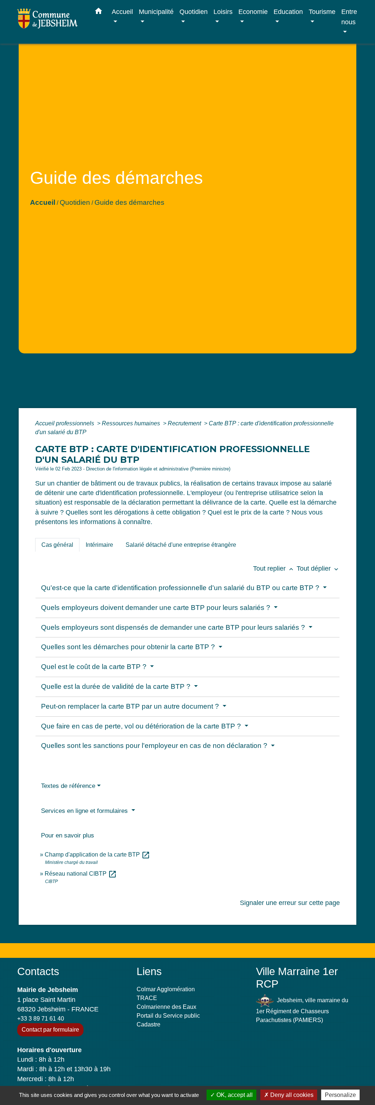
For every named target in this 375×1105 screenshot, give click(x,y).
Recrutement (185, 423)
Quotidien (75, 202)
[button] (98, 12)
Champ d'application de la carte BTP (97, 854)
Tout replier (274, 568)
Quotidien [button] (193, 11)
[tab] (57, 545)
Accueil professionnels (65, 423)
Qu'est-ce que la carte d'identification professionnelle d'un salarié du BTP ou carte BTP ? (181, 588)
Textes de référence (68, 785)
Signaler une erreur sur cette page (290, 902)
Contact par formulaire (50, 1029)
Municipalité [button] (156, 11)
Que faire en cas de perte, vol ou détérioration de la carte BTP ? (142, 726)
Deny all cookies (291, 1095)
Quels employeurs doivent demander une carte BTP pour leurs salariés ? (156, 607)
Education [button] (288, 11)
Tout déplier (318, 568)
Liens (149, 971)
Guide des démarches (129, 202)
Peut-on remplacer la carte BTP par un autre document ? (131, 706)
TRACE (147, 998)
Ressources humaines (131, 423)
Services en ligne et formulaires (85, 810)
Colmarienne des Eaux (166, 1007)
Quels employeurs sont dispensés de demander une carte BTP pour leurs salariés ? (174, 627)
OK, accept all (234, 1095)
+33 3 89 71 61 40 (40, 1018)
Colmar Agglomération (166, 989)
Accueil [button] (122, 11)
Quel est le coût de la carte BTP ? (94, 666)
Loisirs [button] (223, 11)
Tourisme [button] (322, 11)
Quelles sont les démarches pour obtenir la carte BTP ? (129, 647)
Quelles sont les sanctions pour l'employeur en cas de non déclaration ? (155, 745)
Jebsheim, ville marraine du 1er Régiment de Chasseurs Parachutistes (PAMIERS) (302, 1010)
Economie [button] (253, 11)
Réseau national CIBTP (81, 873)
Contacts (38, 971)
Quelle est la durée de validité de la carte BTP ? (116, 686)
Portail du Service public (168, 1016)
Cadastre (148, 1024)
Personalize (340, 1095)
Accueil (42, 202)
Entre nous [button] (349, 17)
